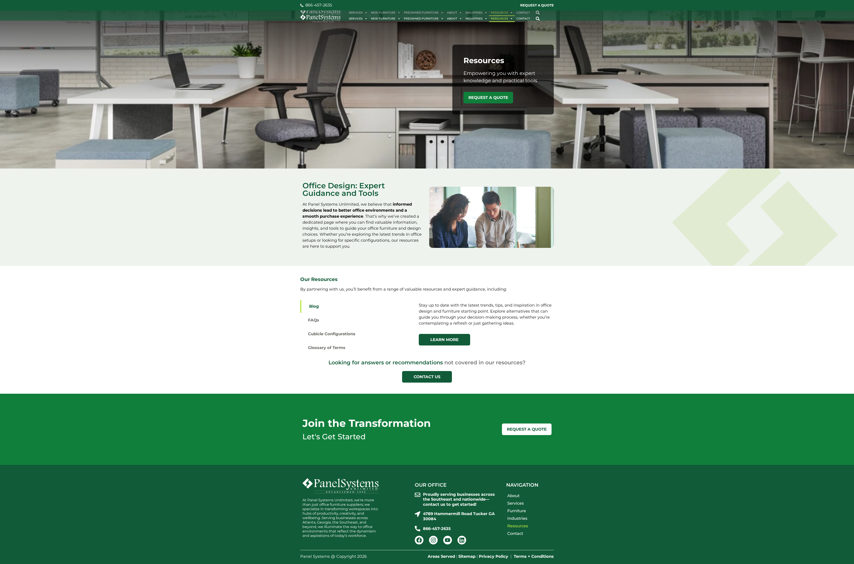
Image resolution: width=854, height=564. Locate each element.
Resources (499, 18)
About (452, 18)
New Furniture (383, 18)
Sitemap (466, 556)
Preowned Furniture (421, 18)
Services (356, 18)
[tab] (357, 306)
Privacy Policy (493, 556)
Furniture (516, 510)
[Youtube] (447, 540)
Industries (473, 18)
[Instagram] (433, 540)
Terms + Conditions (534, 556)
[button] (537, 18)
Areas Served (441, 556)
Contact (523, 18)
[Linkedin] (461, 540)
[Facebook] (419, 540)
